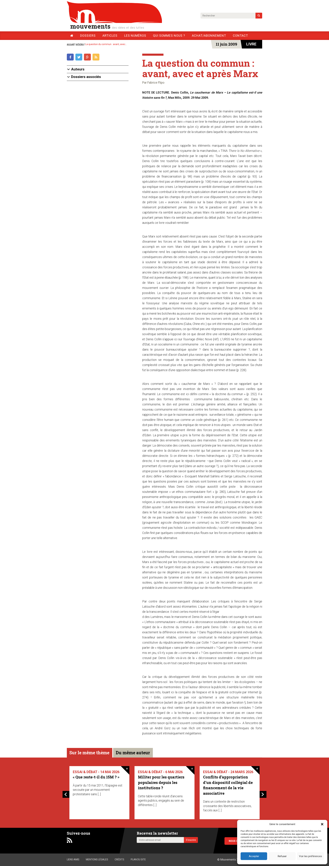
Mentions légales (97, 859)
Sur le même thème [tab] (89, 752)
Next (263, 794)
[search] (258, 16)
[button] (322, 824)
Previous (66, 794)
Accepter (254, 856)
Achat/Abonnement (209, 35)
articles (80, 44)
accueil (70, 44)
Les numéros (135, 35)
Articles (109, 35)
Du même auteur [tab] (133, 752)
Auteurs (77, 69)
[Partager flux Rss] (97, 57)
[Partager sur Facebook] (71, 57)
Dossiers (88, 35)
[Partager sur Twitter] (79, 57)
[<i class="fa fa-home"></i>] (72, 35)
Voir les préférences (310, 856)
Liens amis (73, 859)
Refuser (282, 856)
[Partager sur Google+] (88, 57)
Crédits (119, 859)
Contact (240, 35)
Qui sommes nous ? (169, 35)
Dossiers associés (86, 77)
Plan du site (138, 859)
